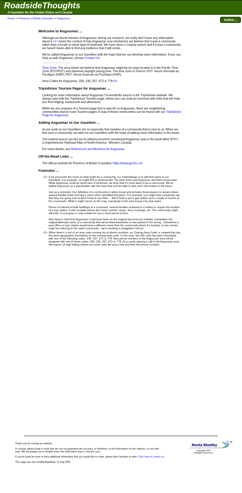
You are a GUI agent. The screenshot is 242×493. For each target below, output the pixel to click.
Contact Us (92, 58)
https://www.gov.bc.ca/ (127, 163)
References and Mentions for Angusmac (98, 149)
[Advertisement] (17, 95)
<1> (55, 41)
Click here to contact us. (151, 456)
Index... (230, 20)
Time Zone (49, 67)
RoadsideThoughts (42, 5)
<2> (115, 81)
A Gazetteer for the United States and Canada (40, 12)
